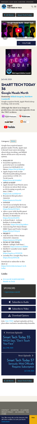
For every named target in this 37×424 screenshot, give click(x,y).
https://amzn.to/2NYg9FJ (12, 240)
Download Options (20, 315)
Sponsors (29, 2)
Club (11, 2)
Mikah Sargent (17, 96)
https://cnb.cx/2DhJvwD (12, 194)
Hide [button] (33, 417)
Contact (5, 410)
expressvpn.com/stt (12, 292)
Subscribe (21, 2)
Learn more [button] (6, 421)
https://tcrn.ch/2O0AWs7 (12, 180)
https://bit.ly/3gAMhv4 (19, 225)
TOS (27, 412)
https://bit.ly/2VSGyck (11, 231)
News (13, 141)
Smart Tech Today (25, 15)
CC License (24, 410)
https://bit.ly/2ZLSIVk (11, 218)
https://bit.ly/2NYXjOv (11, 209)
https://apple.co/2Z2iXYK (12, 253)
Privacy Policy (7, 412)
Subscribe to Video (20, 308)
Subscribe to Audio (20, 302)
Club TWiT (9, 321)
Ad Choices (19, 412)
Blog (15, 2)
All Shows (10, 15)
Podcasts (4, 2)
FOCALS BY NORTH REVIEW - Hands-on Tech (14, 280)
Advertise (15, 410)
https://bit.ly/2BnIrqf (17, 169)
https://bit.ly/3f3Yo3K (11, 258)
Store (4, 414)
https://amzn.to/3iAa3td (12, 200)
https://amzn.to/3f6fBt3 (19, 247)
